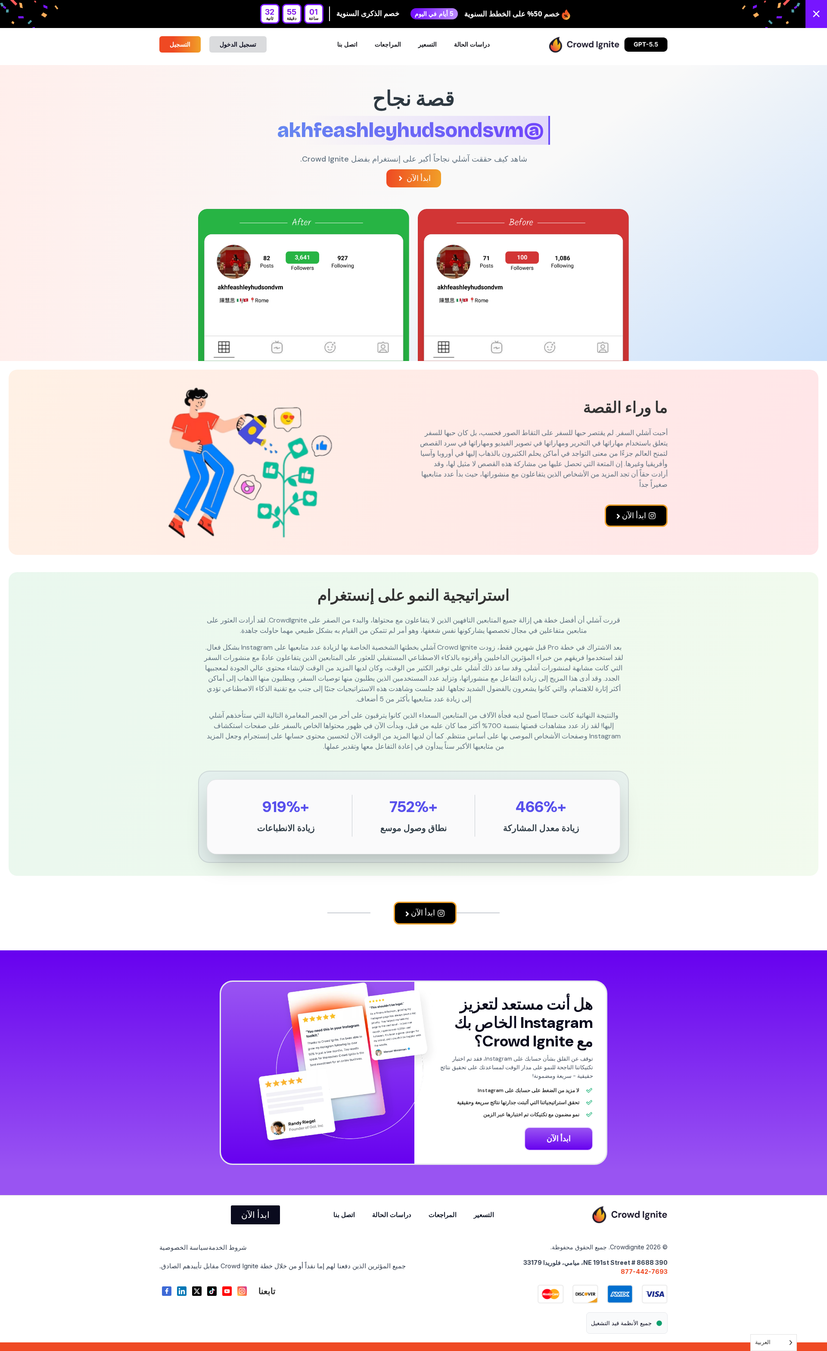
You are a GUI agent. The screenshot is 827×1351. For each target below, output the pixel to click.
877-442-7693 (644, 1271)
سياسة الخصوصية (183, 1247)
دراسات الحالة (472, 44)
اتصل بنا (347, 44)
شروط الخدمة (227, 1247)
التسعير (427, 44)
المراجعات (388, 44)
